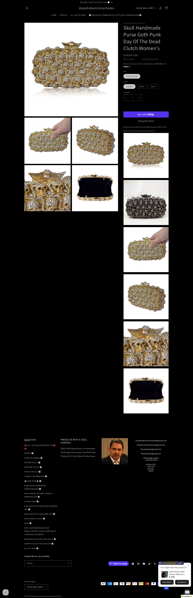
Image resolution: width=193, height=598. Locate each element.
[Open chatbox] (187, 592)
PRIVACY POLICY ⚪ (32, 472)
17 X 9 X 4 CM (132, 76)
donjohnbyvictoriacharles (39, 596)
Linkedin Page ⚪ (31, 501)
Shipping (138, 59)
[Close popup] (188, 565)
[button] (27, 8)
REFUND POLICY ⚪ (32, 462)
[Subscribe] (68, 563)
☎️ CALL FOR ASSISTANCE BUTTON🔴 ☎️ (39, 447)
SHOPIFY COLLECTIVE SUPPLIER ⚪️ (39, 543)
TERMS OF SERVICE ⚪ (33, 458)
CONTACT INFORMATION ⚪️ (35, 476)
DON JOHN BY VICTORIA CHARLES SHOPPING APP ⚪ (38, 495)
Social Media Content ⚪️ (34, 518)
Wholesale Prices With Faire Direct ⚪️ (40, 539)
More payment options (146, 121)
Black (141, 86)
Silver (153, 86)
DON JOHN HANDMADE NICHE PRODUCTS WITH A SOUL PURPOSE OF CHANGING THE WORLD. (40, 531)
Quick (27, 439)
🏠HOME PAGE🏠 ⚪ (32, 481)
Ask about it (182, 582)
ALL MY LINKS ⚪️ (31, 548)
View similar (166, 582)
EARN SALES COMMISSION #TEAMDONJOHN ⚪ (35, 487)
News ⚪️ (28, 523)
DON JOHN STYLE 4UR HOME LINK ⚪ (39, 514)
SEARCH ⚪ (29, 453)
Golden (129, 86)
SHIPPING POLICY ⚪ (33, 467)
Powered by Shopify (54, 596)
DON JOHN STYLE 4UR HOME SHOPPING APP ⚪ (40, 508)
